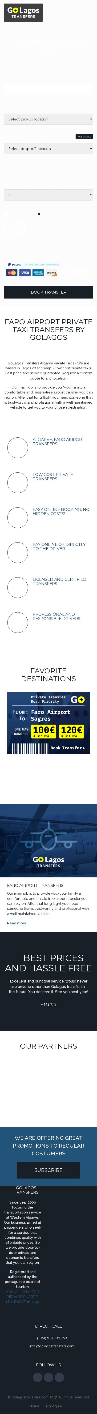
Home (34, 1406)
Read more (17, 923)
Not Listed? (84, 136)
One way (54, 214)
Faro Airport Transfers (35, 885)
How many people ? (36, 183)
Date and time (18, 77)
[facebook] (37, 1377)
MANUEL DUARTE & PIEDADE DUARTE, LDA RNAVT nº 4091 (22, 1297)
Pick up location (22, 107)
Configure (54, 1406)
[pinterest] (59, 1377)
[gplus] (48, 1377)
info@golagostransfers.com (52, 1346)
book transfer (48, 292)
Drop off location (24, 136)
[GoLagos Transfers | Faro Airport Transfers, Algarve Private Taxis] (23, 12)
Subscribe (48, 1170)
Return (21, 214)
